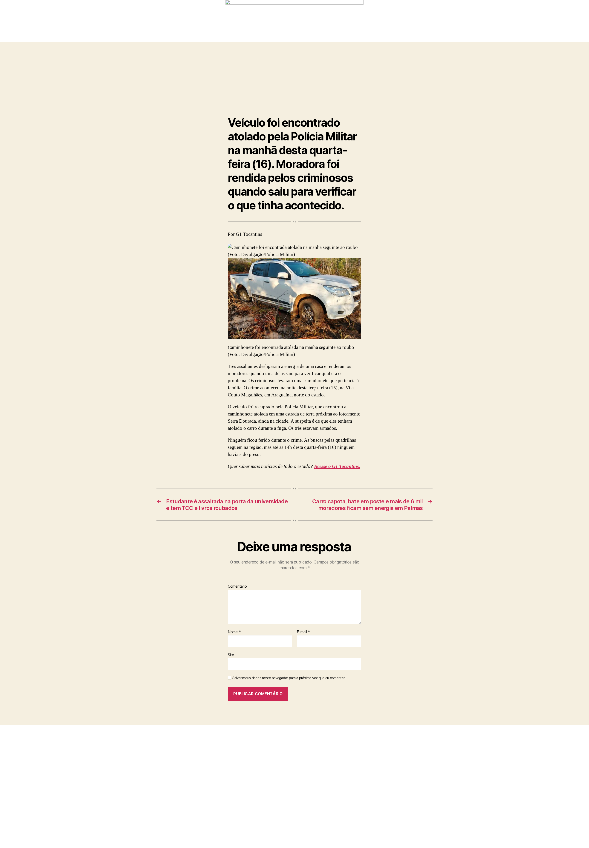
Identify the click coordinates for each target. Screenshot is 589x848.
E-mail (303, 632)
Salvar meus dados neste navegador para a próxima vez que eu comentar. (288, 678)
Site (231, 654)
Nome (234, 632)
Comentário (237, 586)
